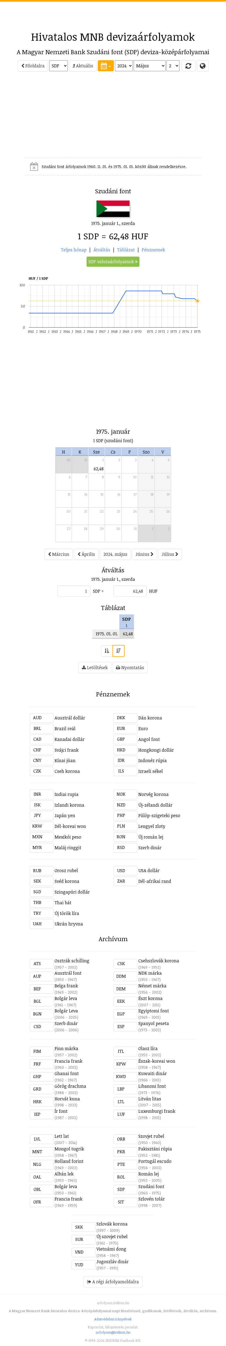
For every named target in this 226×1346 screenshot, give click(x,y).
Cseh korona (67, 771)
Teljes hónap (74, 250)
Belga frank (66, 986)
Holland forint (69, 1161)
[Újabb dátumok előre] (118, 651)
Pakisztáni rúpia (155, 1149)
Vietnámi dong (111, 1249)
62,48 (99, 469)
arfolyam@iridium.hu (113, 1332)
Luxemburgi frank (156, 1111)
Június (143, 554)
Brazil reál (65, 729)
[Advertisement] (113, 14)
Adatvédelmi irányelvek (113, 1319)
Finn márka (66, 1048)
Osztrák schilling (72, 961)
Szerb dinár (150, 848)
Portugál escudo (154, 1161)
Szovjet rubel (151, 1136)
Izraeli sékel (150, 771)
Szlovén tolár (151, 1199)
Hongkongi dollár (156, 750)
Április (87, 554)
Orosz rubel (66, 870)
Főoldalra (34, 66)
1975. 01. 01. (107, 634)
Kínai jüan (65, 760)
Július (168, 554)
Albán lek (64, 1174)
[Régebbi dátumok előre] (107, 650)
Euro (143, 729)
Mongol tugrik (69, 1149)
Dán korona (150, 718)
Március (60, 554)
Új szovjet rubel (112, 1237)
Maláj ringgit (68, 848)
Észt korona (150, 998)
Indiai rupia (67, 794)
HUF (153, 591)
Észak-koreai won (156, 1061)
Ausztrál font (68, 973)
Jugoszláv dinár (112, 1262)
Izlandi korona (69, 805)
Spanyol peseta (153, 1023)
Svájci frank (67, 750)
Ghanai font (67, 1073)
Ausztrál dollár (70, 718)
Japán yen (65, 815)
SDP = (98, 591)
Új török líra (67, 913)
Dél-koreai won (70, 826)
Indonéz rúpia (152, 760)
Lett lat (62, 1136)
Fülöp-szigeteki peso (159, 815)
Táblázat (126, 250)
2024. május (115, 554)
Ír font (61, 1111)
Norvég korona (153, 794)
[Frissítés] (188, 65)
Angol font (149, 739)
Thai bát (63, 903)
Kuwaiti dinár (152, 1073)
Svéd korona (67, 881)
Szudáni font (151, 1186)
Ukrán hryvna (69, 924)
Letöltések (97, 667)
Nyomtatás (132, 667)
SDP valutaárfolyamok (111, 262)
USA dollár (149, 870)
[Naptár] (106, 65)
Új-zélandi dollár (155, 805)
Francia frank (68, 1061)
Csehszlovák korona (158, 961)
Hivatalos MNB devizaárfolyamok (113, 36)
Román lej (148, 1174)
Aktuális (84, 66)
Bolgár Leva (66, 1011)
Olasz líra (148, 1048)
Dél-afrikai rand (154, 881)
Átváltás (101, 250)
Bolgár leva (66, 998)
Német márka (152, 986)
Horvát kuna (67, 1099)
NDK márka (150, 973)
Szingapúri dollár (72, 892)
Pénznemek (153, 250)
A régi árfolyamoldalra (115, 1282)
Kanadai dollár (70, 739)
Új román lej (150, 837)
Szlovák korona (112, 1224)
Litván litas (149, 1099)
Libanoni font (152, 1086)
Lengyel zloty (151, 826)
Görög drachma (70, 1086)
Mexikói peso (68, 837)
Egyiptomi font (153, 1011)
